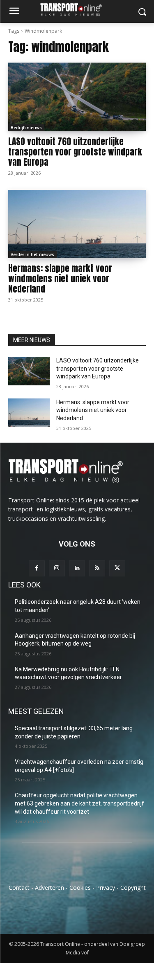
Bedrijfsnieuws (26, 127)
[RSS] (97, 568)
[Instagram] (57, 568)
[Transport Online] (77, 9)
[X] (117, 568)
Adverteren (49, 887)
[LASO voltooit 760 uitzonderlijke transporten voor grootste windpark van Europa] (77, 97)
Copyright (133, 887)
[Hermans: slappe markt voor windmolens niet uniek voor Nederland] (77, 224)
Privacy (105, 887)
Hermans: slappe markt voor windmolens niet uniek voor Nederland (60, 278)
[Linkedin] (77, 568)
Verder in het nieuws (32, 254)
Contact (19, 887)
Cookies (80, 887)
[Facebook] (37, 568)
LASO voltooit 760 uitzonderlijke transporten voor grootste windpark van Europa (75, 152)
